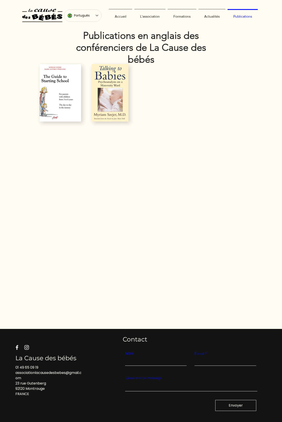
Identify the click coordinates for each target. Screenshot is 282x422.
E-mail (199, 353)
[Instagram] (27, 347)
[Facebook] (17, 347)
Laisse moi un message (143, 378)
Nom (129, 353)
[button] (150, 14)
